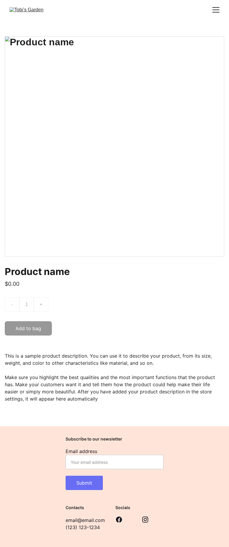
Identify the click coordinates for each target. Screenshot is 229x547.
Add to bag (28, 328)
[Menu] (215, 10)
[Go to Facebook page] (119, 520)
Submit (84, 483)
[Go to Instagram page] (145, 520)
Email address (81, 451)
